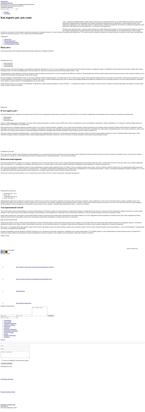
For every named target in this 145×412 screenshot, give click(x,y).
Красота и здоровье (9, 325)
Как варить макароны (7, 379)
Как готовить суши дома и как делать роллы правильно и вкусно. (35, 267)
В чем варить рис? (10, 41)
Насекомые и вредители (11, 331)
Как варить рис (20, 291)
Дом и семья (7, 322)
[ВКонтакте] (2, 252)
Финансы (6, 337)
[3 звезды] (63, 242)
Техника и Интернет (10, 335)
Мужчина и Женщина (10, 329)
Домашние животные (10, 323)
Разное (6, 334)
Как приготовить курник (8, 392)
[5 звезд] (114, 242)
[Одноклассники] (4, 252)
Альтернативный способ (11, 44)
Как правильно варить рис (23, 303)
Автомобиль (7, 320)
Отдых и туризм (8, 332)
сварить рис (13, 123)
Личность (7, 328)
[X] (6, 252)
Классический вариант (11, 42)
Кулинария (7, 326)
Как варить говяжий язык (8, 404)
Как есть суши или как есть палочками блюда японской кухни (34, 279)
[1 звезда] (13, 242)
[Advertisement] (31, 25)
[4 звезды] (88, 242)
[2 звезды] (38, 242)
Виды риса (7, 39)
